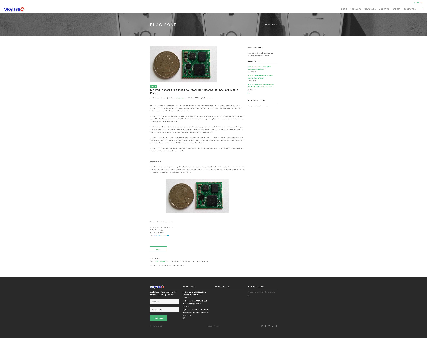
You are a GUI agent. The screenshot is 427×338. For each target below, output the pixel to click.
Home (344, 9)
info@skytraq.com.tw (161, 235)
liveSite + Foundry (214, 326)
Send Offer (158, 318)
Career (396, 9)
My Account (419, 2)
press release (180, 98)
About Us (384, 9)
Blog (274, 24)
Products (355, 9)
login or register (160, 261)
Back (158, 249)
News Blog (370, 9)
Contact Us (410, 9)
